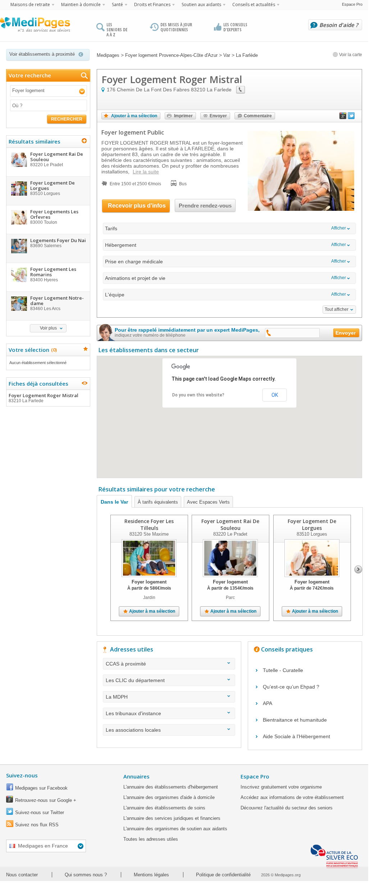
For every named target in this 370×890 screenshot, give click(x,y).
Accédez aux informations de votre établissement (292, 797)
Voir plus (48, 328)
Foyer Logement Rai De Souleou (230, 524)
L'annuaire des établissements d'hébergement (170, 787)
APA (267, 703)
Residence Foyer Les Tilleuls (149, 524)
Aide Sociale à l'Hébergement (296, 736)
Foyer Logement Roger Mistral (43, 397)
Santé (117, 4)
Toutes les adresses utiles (150, 839)
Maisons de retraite (30, 4)
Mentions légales (151, 874)
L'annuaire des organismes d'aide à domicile (169, 797)
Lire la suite (146, 171)
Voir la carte (350, 54)
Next (358, 569)
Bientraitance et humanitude (295, 720)
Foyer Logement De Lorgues (312, 524)
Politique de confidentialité (223, 874)
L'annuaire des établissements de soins (164, 807)
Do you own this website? (198, 395)
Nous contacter (22, 874)
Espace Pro (352, 4)
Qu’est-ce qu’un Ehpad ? (291, 687)
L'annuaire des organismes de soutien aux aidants (175, 828)
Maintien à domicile (81, 4)
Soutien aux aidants (201, 4)
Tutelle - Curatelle (283, 670)
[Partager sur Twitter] (351, 117)
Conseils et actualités (253, 4)
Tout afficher (336, 309)
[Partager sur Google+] (343, 117)
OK (274, 395)
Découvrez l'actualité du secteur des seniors (287, 807)
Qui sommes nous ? (86, 874)
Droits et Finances (152, 4)
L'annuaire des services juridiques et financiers (171, 818)
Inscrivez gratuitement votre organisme (281, 787)
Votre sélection (32, 349)
